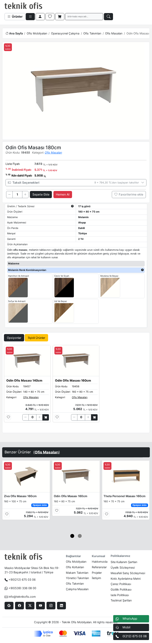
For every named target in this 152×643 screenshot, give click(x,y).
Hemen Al (62, 194)
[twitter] (30, 605)
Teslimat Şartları (121, 600)
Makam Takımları (77, 572)
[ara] (108, 16)
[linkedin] (61, 605)
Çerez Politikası (121, 584)
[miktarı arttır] (25, 194)
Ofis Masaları (113, 33)
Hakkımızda (99, 561)
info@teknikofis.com (22, 596)
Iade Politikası (120, 595)
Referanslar (99, 567)
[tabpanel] (76, 388)
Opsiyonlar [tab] (14, 337)
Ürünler (17, 16)
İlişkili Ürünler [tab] (36, 337)
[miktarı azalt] (9, 194)
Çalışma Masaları (77, 589)
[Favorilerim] (50, 16)
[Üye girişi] (40, 16)
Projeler (97, 572)
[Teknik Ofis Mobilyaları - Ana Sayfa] (23, 6)
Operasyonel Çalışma (65, 33)
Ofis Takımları (92, 33)
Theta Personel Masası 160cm (124, 496)
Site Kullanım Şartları (124, 562)
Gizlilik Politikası (121, 589)
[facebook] (19, 605)
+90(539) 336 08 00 (22, 588)
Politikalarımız (120, 556)
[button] (72, 536)
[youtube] (40, 605)
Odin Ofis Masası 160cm (70, 496)
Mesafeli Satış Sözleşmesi (128, 573)
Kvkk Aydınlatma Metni (126, 578)
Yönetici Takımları (77, 578)
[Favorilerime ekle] (8, 417)
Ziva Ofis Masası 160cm (20, 496)
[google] (9, 605)
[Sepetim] (59, 16)
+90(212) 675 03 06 (22, 579)
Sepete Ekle (40, 194)
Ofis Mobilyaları (37, 33)
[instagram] (51, 605)
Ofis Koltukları (75, 567)
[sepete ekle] (45, 417)
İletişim (96, 578)
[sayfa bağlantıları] (30, 16)
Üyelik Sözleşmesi (123, 567)
